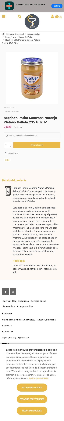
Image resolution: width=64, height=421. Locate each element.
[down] (10, 146)
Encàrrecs (23, 301)
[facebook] (5, 291)
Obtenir (57, 6)
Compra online (38, 301)
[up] (10, 143)
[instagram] (13, 291)
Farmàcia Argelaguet (15, 34)
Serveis (6, 301)
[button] (3, 17)
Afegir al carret (37, 145)
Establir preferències (32, 399)
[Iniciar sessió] (53, 16)
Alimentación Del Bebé (22, 37)
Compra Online (33, 34)
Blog (14, 301)
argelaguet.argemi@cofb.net (15, 337)
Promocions (9, 306)
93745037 (7, 325)
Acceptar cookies (32, 387)
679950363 (7, 331)
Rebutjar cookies (32, 411)
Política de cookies (38, 378)
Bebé (7, 37)
